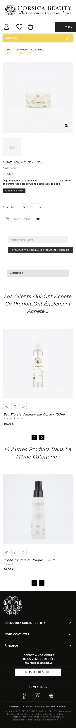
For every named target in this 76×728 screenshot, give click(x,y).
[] (6, 26)
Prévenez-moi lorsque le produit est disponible (40, 249)
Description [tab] (16, 273)
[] (69, 38)
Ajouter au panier (18, 219)
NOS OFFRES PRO (38, 672)
